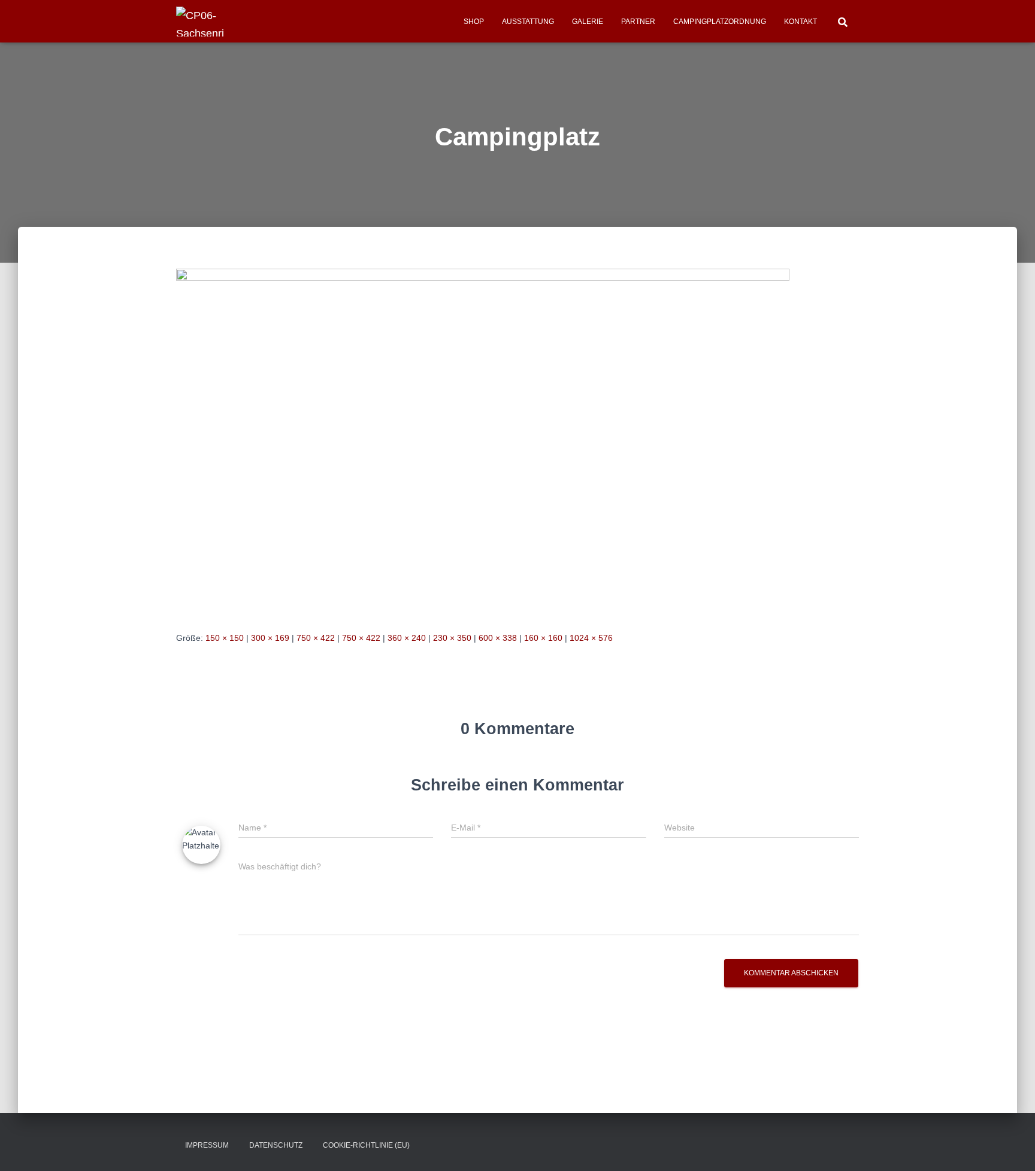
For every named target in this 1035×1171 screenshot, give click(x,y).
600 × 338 (498, 638)
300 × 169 (270, 638)
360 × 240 (407, 638)
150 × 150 (224, 638)
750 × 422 (315, 638)
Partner (638, 21)
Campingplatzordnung (719, 21)
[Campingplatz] (482, 440)
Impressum (207, 1145)
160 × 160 (543, 638)
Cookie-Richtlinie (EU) (366, 1145)
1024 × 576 (591, 638)
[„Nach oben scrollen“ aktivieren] (1011, 1147)
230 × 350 (452, 638)
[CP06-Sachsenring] (202, 22)
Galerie (587, 21)
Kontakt (800, 21)
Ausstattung (528, 21)
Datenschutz (275, 1145)
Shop (474, 21)
